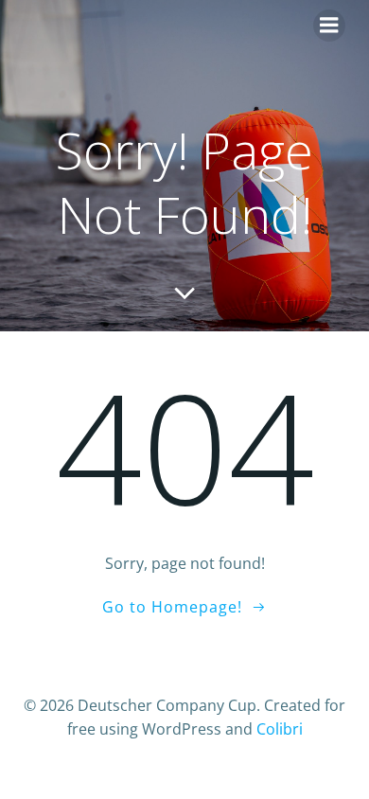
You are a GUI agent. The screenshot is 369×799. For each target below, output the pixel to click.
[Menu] (329, 25)
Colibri (279, 729)
